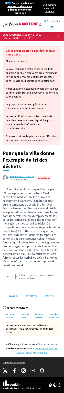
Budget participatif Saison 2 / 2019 (22, 34)
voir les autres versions (46, 348)
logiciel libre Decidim (31, 388)
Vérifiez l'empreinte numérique (32, 352)
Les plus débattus (54, 315)
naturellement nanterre (22, 176)
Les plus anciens (39, 315)
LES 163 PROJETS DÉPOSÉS (18, 38)
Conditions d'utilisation (14, 362)
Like (7, 276)
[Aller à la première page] (24, 24)
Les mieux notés (10, 315)
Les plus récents (25, 315)
